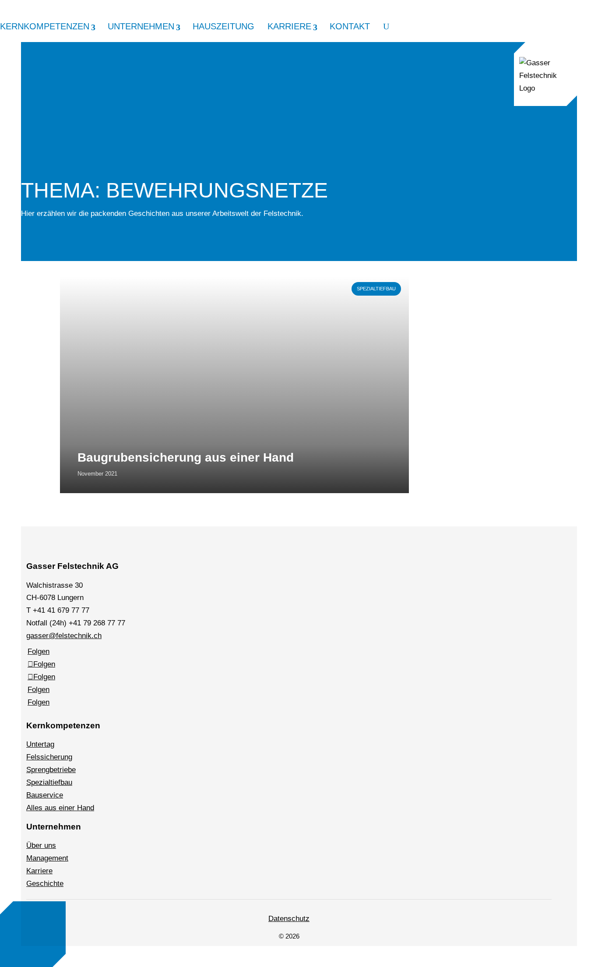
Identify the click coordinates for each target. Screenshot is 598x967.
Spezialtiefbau (376, 288)
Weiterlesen (79, 280)
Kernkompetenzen (44, 26)
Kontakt (350, 26)
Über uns (41, 845)
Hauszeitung (223, 26)
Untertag (40, 744)
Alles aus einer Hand (60, 808)
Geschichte (44, 883)
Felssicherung (49, 757)
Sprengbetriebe (51, 770)
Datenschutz (289, 918)
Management (47, 858)
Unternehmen (141, 26)
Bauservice (44, 795)
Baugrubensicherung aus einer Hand (185, 457)
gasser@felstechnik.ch (64, 636)
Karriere (289, 26)
